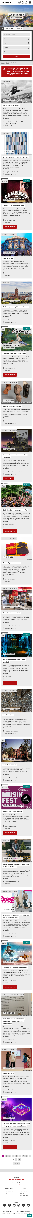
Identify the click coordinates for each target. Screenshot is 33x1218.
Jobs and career (9, 1191)
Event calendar (16, 18)
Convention (24, 1191)
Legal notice (6, 1211)
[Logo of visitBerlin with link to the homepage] (6, 2)
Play (3, 486)
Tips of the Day (9, 28)
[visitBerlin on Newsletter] (28, 1205)
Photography (6, 81)
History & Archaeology (9, 382)
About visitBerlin (9, 1188)
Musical (4, 181)
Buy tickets (8, 478)
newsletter (18, 1185)
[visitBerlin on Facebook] (4, 1205)
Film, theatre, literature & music (13, 995)
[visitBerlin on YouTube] (14, 1205)
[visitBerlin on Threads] (9, 1205)
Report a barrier (6, 1213)
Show (4, 943)
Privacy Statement (14, 1211)
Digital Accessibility (25, 1211)
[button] (23, 2)
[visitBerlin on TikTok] (23, 1205)
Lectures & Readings (9, 539)
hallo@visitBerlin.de (16, 1180)
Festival (5, 787)
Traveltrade (9, 1193)
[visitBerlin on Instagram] (18, 1205)
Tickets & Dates (10, 226)
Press (24, 1188)
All (2, 28)
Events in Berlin (16, 14)
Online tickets (9, 52)
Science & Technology (9, 234)
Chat (29, 1215)
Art (3, 329)
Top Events (19, 28)
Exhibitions (6, 283)
